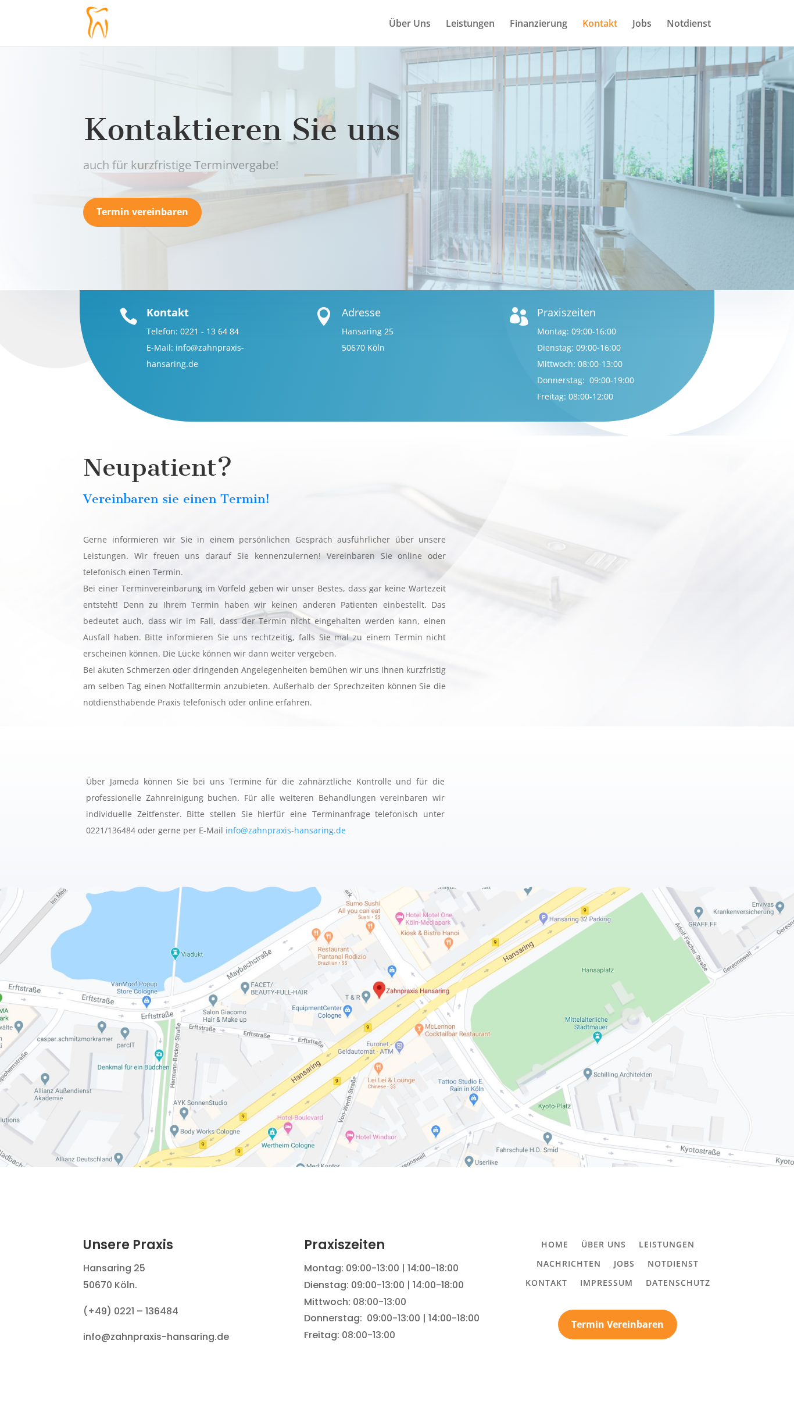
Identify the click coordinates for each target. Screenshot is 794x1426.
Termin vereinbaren (142, 211)
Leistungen (470, 24)
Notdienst (689, 24)
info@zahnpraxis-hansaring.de (286, 830)
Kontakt (599, 24)
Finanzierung (538, 24)
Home (554, 1244)
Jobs (642, 24)
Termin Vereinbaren (617, 1324)
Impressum (606, 1282)
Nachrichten (569, 1263)
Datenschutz (678, 1282)
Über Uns (410, 24)
